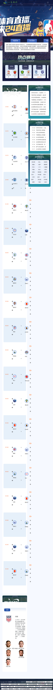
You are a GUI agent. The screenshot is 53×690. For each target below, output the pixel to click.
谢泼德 (39, 172)
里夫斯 (33, 162)
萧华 (45, 172)
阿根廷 (14, 356)
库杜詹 (39, 179)
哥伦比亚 (27, 380)
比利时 (26, 332)
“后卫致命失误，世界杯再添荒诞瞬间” (40, 109)
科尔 (33, 167)
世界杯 (12, 111)
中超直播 (48, 40)
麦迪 (33, 172)
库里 (45, 169)
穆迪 (33, 164)
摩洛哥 (26, 210)
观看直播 (25, 77)
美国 (14, 331)
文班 (33, 177)
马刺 (39, 182)
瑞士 (14, 380)
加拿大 (14, 210)
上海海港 (27, 113)
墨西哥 (14, 283)
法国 (26, 234)
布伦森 (39, 174)
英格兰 (26, 283)
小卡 (39, 167)
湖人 (39, 162)
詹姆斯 (45, 164)
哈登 (45, 182)
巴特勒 (45, 179)
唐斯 (33, 182)
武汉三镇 (27, 161)
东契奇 (45, 162)
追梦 (39, 164)
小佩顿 (45, 167)
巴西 (14, 258)
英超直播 (15, 40)
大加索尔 (33, 174)
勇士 (39, 169)
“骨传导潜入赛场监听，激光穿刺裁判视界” (41, 95)
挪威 (26, 259)
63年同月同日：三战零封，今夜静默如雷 (41, 92)
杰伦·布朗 (45, 174)
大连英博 (15, 161)
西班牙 (26, 307)
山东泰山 (27, 137)
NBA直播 (32, 40)
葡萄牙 (14, 307)
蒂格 (33, 169)
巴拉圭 (14, 234)
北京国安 (15, 137)
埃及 (26, 356)
